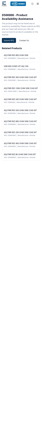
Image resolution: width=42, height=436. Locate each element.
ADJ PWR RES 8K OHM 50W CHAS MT (20, 154)
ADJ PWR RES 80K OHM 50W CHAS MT (20, 121)
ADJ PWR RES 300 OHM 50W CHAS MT (20, 77)
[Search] (32, 4)
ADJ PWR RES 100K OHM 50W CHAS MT (21, 88)
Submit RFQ (9, 40)
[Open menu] (37, 3)
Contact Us (24, 40)
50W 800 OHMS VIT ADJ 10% (16, 66)
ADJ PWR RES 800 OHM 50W (16, 55)
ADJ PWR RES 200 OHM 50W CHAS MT (20, 132)
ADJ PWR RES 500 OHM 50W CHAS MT (20, 99)
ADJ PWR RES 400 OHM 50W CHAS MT (20, 143)
